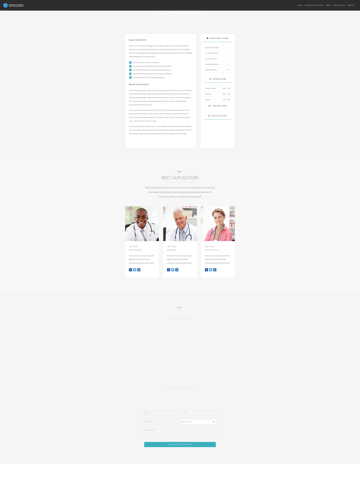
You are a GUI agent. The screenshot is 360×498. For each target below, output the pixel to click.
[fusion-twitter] (134, 269)
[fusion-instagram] (138, 269)
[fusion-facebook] (130, 269)
